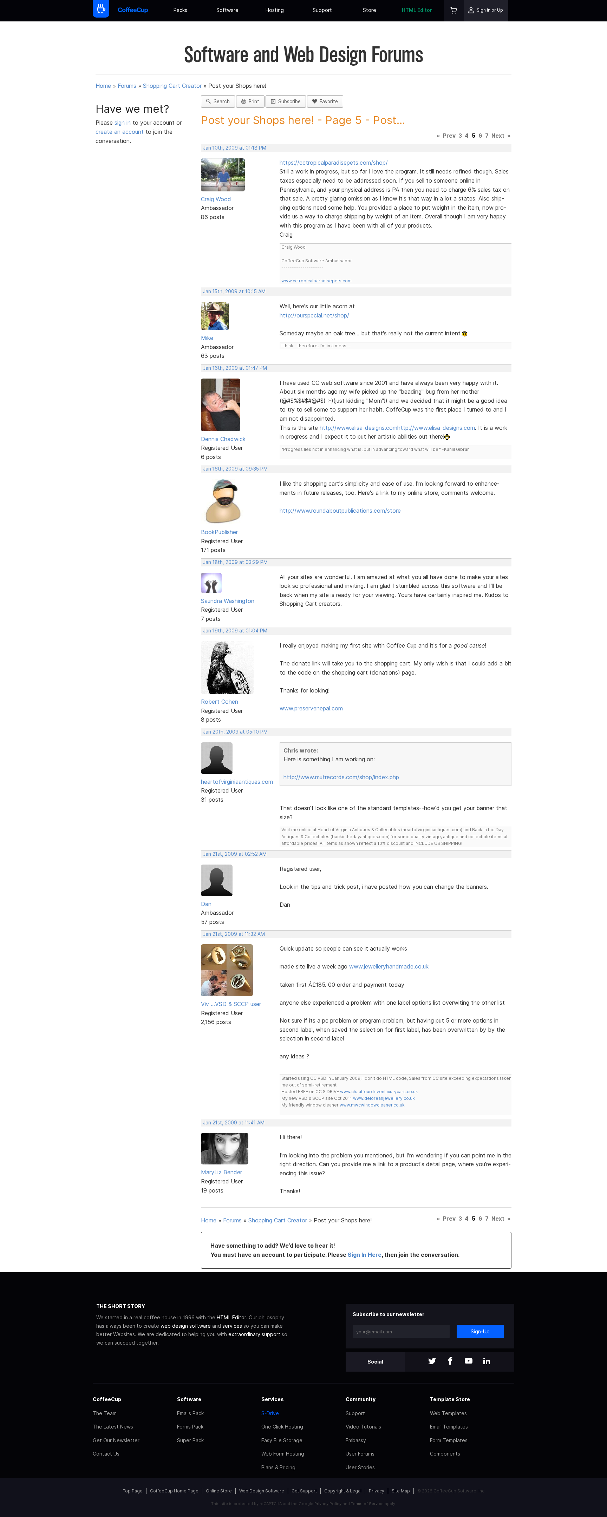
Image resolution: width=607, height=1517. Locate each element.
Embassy (356, 1440)
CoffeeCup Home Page (174, 1490)
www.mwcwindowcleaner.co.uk (372, 1105)
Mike (207, 337)
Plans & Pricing (278, 1467)
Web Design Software (261, 1490)
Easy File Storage (281, 1440)
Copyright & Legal (342, 1490)
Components (445, 1454)
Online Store (219, 1490)
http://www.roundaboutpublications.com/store (340, 510)
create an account (120, 131)
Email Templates (449, 1427)
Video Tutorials (363, 1427)
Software (227, 10)
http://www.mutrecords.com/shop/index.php (341, 777)
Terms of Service (367, 1503)
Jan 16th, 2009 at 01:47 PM (235, 368)
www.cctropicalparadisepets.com (316, 280)
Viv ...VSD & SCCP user (231, 1003)
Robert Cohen (219, 701)
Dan (206, 903)
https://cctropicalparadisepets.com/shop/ (334, 162)
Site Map (401, 1490)
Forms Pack (190, 1427)
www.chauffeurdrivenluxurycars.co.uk (379, 1091)
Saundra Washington (227, 600)
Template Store (450, 1399)
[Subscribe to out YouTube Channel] (468, 1362)
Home (103, 85)
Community (361, 1399)
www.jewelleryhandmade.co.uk (389, 966)
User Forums (360, 1454)
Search (220, 101)
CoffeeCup (107, 1399)
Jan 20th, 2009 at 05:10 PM (235, 732)
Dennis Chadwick (223, 438)
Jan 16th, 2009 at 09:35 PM (235, 469)
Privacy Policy (327, 1503)
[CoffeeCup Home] (133, 10)
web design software (186, 1326)
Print (252, 101)
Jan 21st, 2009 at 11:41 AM (234, 1122)
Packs (180, 10)
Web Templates (448, 1413)
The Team (105, 1413)
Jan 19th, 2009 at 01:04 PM (235, 630)
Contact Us (106, 1454)
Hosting (275, 10)
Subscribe (288, 101)
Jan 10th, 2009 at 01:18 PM (234, 148)
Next (497, 135)
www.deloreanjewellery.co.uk (384, 1098)
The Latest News (113, 1427)
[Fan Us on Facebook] (450, 1362)
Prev (449, 135)
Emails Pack (190, 1413)
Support (322, 10)
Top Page (133, 1490)
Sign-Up (480, 1331)
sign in (123, 122)
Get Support (304, 1490)
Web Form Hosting (282, 1454)
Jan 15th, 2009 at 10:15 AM (234, 291)
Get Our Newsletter (116, 1440)
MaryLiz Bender (221, 1172)
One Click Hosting (282, 1427)
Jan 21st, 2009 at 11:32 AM (234, 934)
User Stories (360, 1467)
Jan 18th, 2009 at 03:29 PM (235, 562)
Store (369, 10)
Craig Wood (216, 199)
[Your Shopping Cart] (454, 10)
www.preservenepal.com (311, 708)
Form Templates (449, 1440)
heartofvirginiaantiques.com (237, 781)
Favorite (327, 101)
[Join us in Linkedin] (486, 1362)
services (232, 1326)
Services (272, 1399)
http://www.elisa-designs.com (358, 427)
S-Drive (270, 1413)
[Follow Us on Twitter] (432, 1362)
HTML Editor (417, 10)
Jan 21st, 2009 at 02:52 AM (235, 854)
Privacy (376, 1490)
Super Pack (190, 1440)
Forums (127, 85)
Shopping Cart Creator (172, 85)
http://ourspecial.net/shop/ (314, 315)
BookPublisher (219, 532)
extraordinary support (254, 1334)
